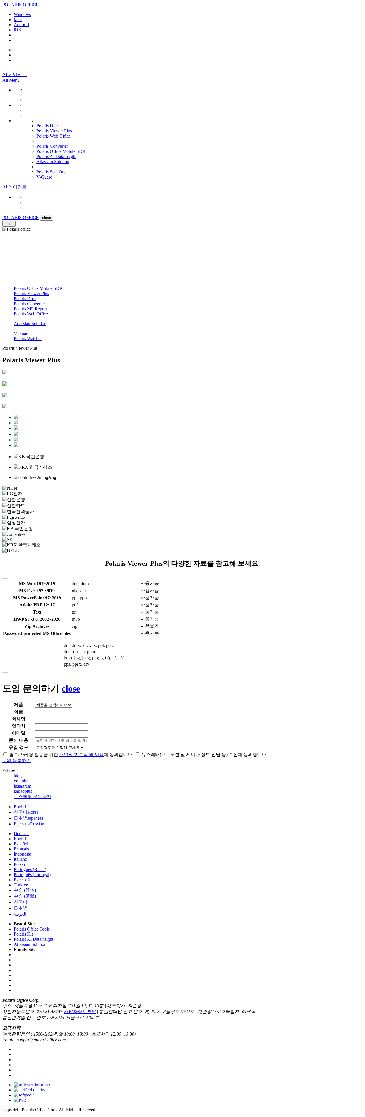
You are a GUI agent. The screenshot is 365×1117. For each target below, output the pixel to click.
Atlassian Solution (30, 323)
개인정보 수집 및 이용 (81, 754)
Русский (29, 823)
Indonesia (22, 854)
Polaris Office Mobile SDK (38, 288)
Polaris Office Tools (32, 929)
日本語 (28, 818)
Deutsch (21, 833)
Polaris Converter (29, 303)
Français (21, 849)
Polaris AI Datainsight (33, 939)
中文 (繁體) (25, 896)
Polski (19, 864)
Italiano (20, 859)
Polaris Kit (23, 934)
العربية (20, 914)
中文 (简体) (25, 890)
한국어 (26, 812)
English (20, 806)
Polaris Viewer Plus (31, 293)
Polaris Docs (25, 298)
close (9, 224)
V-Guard (22, 333)
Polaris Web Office (31, 313)
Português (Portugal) (32, 874)
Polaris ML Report (30, 308)
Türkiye (21, 884)
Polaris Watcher (28, 338)
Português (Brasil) (30, 869)
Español (21, 843)
